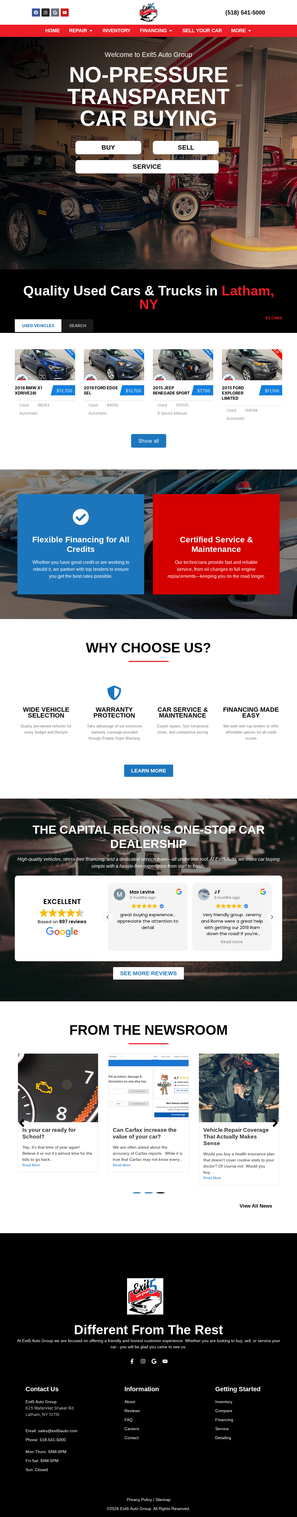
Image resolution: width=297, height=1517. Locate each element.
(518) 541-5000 (245, 12)
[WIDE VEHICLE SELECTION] (46, 693)
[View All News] (279, 1206)
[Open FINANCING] (170, 31)
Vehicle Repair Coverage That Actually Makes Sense (145, 1136)
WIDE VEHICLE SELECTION (46, 712)
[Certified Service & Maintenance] (216, 517)
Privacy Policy (139, 1499)
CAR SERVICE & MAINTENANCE (182, 712)
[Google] (55, 12)
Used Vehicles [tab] (38, 325)
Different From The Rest (148, 1329)
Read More (31, 1165)
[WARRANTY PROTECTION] (114, 693)
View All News (256, 1206)
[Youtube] (65, 12)
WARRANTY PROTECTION (114, 712)
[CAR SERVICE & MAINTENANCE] (182, 693)
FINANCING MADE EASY (251, 712)
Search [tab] (77, 325)
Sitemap (163, 1499)
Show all (148, 441)
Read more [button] (148, 942)
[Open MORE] (249, 31)
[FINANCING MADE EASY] (251, 693)
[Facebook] (36, 12)
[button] (271, 917)
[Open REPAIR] (90, 31)
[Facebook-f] (132, 1361)
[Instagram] (45, 12)
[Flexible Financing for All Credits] (81, 517)
